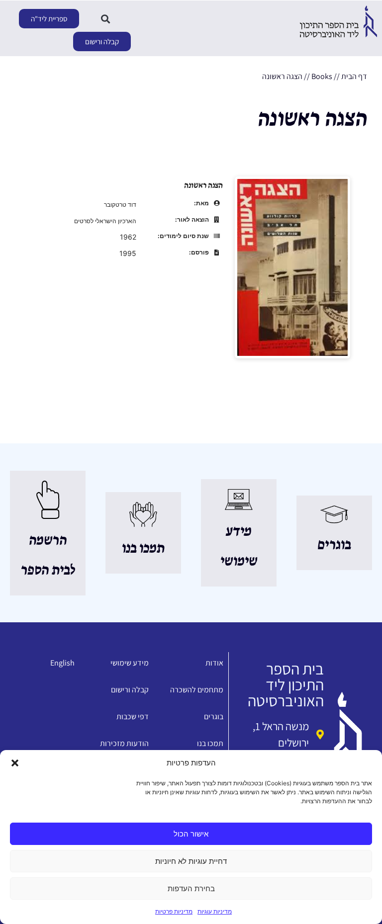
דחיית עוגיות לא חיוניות (191, 861)
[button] (15, 763)
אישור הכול (191, 834)
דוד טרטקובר (120, 204)
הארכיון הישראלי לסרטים (105, 221)
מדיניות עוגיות (214, 911)
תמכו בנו (143, 548)
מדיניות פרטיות (173, 911)
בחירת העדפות (191, 888)
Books (321, 76)
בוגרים (334, 545)
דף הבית (354, 76)
